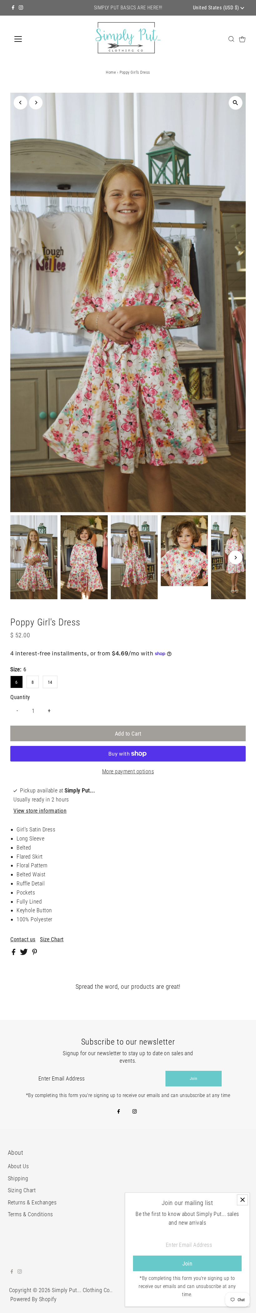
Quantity (20, 697)
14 (50, 682)
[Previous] (20, 103)
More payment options (128, 771)
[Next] (36, 103)
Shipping (18, 1178)
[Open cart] (242, 39)
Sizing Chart (22, 1190)
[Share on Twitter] (24, 953)
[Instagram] (21, 7)
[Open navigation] (38, 39)
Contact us (23, 939)
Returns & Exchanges (32, 1202)
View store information (39, 810)
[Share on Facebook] (14, 953)
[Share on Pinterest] (34, 953)
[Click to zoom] (236, 103)
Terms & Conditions (30, 1214)
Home (111, 72)
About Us (18, 1166)
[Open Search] (231, 39)
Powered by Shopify (33, 1299)
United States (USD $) (216, 8)
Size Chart (52, 939)
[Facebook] (13, 7)
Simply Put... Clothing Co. (81, 1290)
